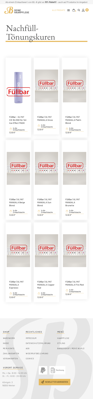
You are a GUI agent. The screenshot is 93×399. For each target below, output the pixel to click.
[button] (68, 10)
